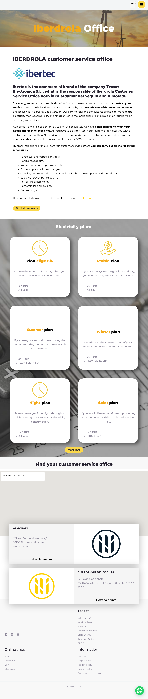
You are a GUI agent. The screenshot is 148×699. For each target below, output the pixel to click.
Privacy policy (85, 664)
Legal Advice (84, 660)
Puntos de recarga (87, 630)
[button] (139, 690)
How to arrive (41, 559)
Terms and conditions (89, 673)
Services (82, 626)
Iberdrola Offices (86, 639)
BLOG (81, 643)
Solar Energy (84, 634)
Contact (82, 656)
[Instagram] (18, 634)
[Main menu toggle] (141, 4)
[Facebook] (12, 634)
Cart (7, 664)
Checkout (10, 660)
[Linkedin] (6, 634)
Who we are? (85, 618)
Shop (7, 656)
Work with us (85, 622)
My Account (11, 669)
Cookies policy (85, 669)
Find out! (88, 198)
